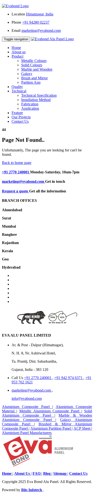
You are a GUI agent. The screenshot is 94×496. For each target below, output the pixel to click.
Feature (17, 113)
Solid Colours (31, 65)
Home (16, 48)
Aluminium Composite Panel (27, 407)
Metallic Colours (34, 61)
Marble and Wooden (36, 69)
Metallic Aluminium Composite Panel (50, 411)
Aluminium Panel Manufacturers (27, 433)
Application (30, 108)
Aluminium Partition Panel (51, 428)
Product (17, 56)
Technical (19, 91)
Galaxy (26, 74)
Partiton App (30, 82)
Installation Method (36, 100)
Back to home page (16, 163)
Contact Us (20, 121)
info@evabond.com (27, 398)
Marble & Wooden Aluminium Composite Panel (47, 417)
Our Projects (21, 117)
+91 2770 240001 (16, 172)
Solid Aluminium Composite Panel (47, 413)
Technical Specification (39, 95)
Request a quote (15, 191)
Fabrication (29, 104)
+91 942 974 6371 (68, 378)
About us (19, 52)
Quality (17, 87)
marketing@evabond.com (23, 181)
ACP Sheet (82, 428)
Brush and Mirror (34, 78)
